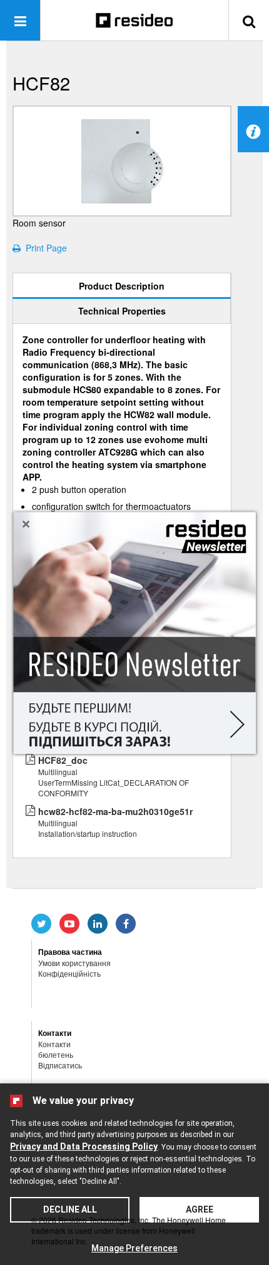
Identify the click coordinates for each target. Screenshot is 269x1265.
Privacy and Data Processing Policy (84, 1146)
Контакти (54, 1043)
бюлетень (55, 1054)
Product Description (122, 286)
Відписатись (60, 1065)
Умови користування (74, 962)
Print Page (44, 248)
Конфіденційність (69, 973)
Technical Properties (122, 311)
